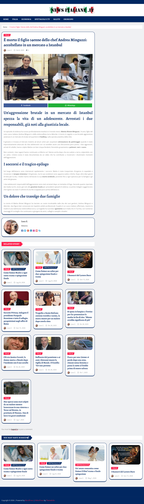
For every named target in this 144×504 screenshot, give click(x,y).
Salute (56, 19)
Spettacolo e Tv (42, 19)
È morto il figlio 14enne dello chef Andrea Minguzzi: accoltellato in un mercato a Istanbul (40, 27)
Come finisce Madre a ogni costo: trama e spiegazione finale (15, 275)
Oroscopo (68, 19)
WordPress (29, 500)
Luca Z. (9, 50)
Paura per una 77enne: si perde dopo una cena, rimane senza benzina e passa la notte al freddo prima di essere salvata (78, 363)
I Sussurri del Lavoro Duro (79, 275)
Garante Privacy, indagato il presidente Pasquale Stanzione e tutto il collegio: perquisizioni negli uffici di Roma (16, 318)
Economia (26, 19)
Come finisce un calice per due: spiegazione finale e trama (46, 274)
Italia (15, 19)
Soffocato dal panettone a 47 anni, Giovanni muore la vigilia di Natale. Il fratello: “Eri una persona (47, 361)
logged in (14, 429)
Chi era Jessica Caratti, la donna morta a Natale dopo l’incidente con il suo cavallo (16, 360)
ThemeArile (50, 500)
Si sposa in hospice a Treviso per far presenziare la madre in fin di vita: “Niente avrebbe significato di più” (79, 316)
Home (6, 19)
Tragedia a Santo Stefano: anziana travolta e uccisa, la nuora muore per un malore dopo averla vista (47, 317)
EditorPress (39, 500)
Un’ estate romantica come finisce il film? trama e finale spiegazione (88, 471)
